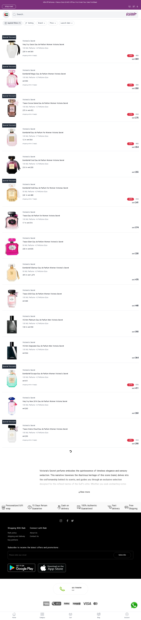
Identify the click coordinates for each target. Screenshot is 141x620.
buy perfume (13, 540)
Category (42, 618)
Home (14, 618)
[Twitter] (72, 520)
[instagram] (61, 520)
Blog (98, 618)
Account (126, 618)
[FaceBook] (67, 520)
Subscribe (122, 555)
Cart (70, 618)
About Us (33, 533)
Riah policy (12, 533)
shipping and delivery (16, 536)
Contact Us (34, 536)
